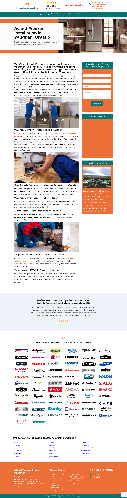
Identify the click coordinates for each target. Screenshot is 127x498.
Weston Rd (86, 445)
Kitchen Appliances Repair (56, 482)
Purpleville (52, 448)
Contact (79, 14)
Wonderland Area (87, 453)
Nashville (51, 442)
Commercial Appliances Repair (58, 475)
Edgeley (18, 445)
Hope (17, 448)
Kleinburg (18, 453)
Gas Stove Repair (55, 479)
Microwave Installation (77, 476)
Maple (17, 456)
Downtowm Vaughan (88, 448)
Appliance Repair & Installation (49, 14)
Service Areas (68, 14)
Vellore (84, 442)
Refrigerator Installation (77, 479)
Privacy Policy (74, 483)
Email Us (96, 474)
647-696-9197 (96, 8)
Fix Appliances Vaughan (74, 496)
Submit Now (97, 103)
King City (18, 450)
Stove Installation (75, 481)
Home (33, 14)
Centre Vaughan (53, 456)
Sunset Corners (53, 450)
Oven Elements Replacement (55, 487)
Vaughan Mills (86, 450)
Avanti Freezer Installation (27, 18)
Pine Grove (52, 445)
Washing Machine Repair (58, 490)
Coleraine (18, 442)
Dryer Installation (75, 474)
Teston (51, 453)
